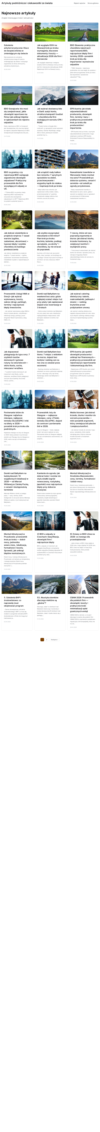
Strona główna (93, 3)
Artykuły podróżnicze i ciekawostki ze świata (27, 3)
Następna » (54, 639)
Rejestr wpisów (79, 3)
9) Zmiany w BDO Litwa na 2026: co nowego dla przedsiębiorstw (82, 537)
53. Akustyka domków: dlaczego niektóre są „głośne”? (48, 600)
